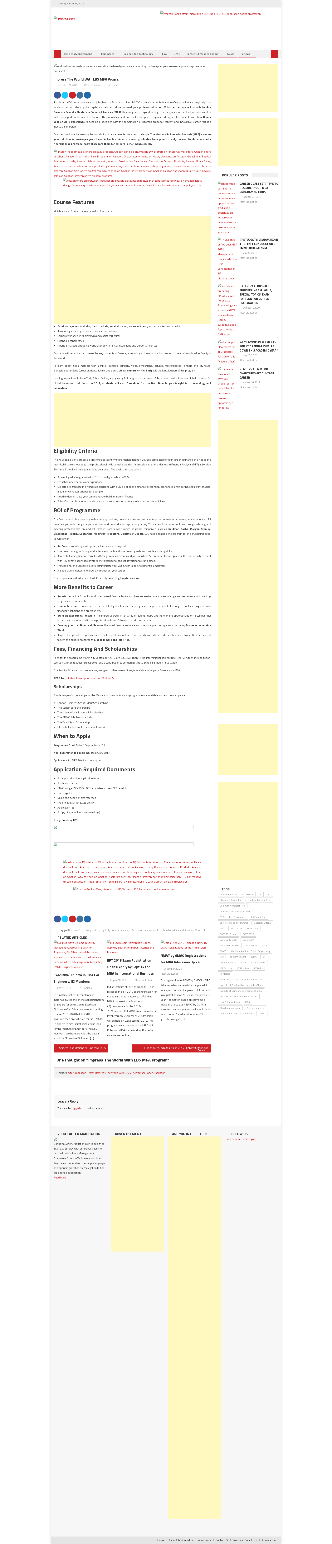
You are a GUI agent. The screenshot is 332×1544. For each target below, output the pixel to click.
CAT (269, 894)
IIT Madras (225, 974)
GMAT (223, 951)
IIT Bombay (243, 968)
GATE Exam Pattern (229, 945)
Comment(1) (113, 85)
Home (160, 1540)
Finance (124, 930)
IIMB (243, 962)
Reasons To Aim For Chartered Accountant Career (257, 373)
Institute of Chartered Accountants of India (241, 985)
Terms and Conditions (245, 1540)
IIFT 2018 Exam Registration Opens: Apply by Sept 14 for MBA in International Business (130, 967)
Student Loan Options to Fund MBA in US (82, 1048)
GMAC (265, 945)
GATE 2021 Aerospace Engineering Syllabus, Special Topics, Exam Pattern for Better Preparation (256, 294)
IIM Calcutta (226, 968)
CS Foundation (258, 917)
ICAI (222, 957)
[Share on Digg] (87, 95)
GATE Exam (248, 940)
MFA (197, 930)
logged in (77, 1108)
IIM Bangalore (258, 962)
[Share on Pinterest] (72, 95)
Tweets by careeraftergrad (241, 1139)
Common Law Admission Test (235, 911)
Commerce (107, 54)
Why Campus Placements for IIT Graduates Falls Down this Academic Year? (259, 346)
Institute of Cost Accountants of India (238, 996)
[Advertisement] (132, 243)
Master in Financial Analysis (178, 930)
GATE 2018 (236, 928)
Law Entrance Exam (230, 1002)
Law (164, 54)
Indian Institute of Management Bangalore (241, 979)
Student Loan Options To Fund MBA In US (90, 678)
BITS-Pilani (247, 894)
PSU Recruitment (255, 1008)
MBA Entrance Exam (230, 1008)
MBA (247, 1002)
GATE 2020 (248, 934)
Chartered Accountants (259, 900)
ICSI (264, 957)
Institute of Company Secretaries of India (241, 991)
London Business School (148, 930)
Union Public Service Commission (237, 1013)
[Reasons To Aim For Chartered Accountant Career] (227, 388)
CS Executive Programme (233, 917)
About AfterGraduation (181, 1540)
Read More (60, 1177)
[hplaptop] (123, 834)
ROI (203, 930)
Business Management (78, 54)
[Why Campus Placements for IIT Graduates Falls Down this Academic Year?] (227, 352)
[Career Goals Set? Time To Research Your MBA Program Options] (227, 207)
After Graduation (92, 85)
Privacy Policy (268, 1540)
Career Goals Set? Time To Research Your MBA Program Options (259, 187)
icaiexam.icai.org (237, 957)
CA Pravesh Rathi (248, 387)
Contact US (222, 1540)
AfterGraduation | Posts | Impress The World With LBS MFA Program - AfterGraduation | (117, 1073)
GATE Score (251, 945)
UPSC (177, 54)
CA (260, 894)
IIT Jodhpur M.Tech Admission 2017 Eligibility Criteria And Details (176, 1049)
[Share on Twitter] (64, 95)
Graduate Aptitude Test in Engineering (250, 951)
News (230, 54)
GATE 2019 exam (228, 934)
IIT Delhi (258, 968)
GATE (222, 928)
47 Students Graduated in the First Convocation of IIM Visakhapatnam (259, 243)
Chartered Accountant (231, 900)
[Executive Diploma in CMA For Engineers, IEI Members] (79, 954)
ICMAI (254, 957)
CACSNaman (85, 988)
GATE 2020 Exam (228, 940)
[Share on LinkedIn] (79, 95)
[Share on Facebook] (57, 95)
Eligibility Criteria (109, 930)
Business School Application (83, 930)
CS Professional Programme (234, 923)
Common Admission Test (232, 905)
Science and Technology (138, 54)
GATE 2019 (253, 928)
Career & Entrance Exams (202, 54)
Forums (245, 54)
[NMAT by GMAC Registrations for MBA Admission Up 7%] (186, 945)
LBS (75, 820)
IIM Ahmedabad (228, 962)
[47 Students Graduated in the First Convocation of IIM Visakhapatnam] (227, 259)
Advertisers (204, 1540)
